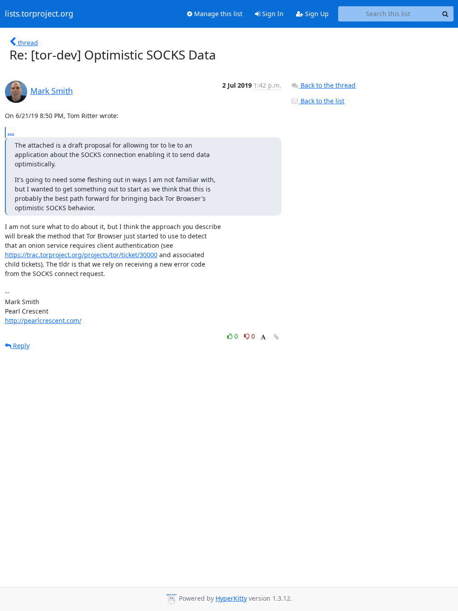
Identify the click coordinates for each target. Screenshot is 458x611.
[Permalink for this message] (276, 337)
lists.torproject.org (39, 13)
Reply (20, 345)
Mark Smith (51, 90)
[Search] (445, 13)
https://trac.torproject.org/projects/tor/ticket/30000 (81, 254)
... (11, 132)
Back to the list (321, 101)
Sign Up (316, 13)
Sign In (272, 13)
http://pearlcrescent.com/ (43, 320)
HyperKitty (231, 598)
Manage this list (217, 13)
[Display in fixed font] (263, 337)
